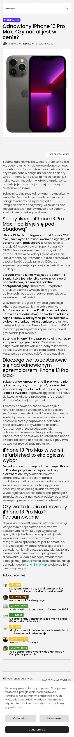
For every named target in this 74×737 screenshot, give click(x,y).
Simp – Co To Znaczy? (23, 642)
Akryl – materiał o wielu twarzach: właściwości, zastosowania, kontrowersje (40, 632)
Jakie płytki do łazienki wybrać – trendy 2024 (38, 609)
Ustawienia (54, 718)
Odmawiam (20, 718)
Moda (17, 584)
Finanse (18, 614)
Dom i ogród (20, 605)
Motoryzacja (20, 596)
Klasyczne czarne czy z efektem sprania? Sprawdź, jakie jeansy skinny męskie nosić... (37, 590)
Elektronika (13, 20)
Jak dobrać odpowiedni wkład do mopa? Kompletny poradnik (36, 653)
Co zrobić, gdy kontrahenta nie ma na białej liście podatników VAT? (38, 620)
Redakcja (28, 44)
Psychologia (20, 638)
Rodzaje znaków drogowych (27, 600)
